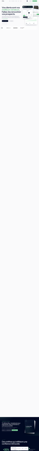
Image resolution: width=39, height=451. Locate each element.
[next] (31, 10)
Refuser (22, 448)
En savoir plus (15, 449)
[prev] (23, 10)
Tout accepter (26, 448)
